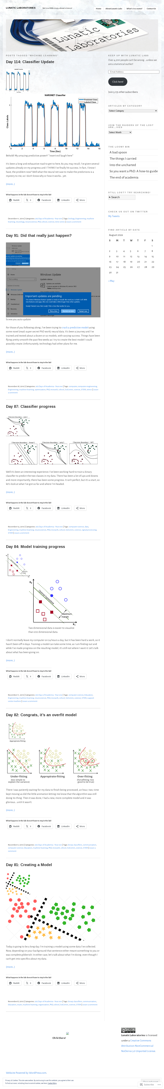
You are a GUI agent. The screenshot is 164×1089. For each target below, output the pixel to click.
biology (71, 219)
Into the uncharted (123, 165)
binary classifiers (75, 845)
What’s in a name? (134, 9)
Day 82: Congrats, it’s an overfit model (41, 715)
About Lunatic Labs (114, 9)
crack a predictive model (75, 327)
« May (111, 280)
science (51, 222)
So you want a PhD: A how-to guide (134, 171)
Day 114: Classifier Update (30, 62)
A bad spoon (118, 152)
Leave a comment (73, 222)
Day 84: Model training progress (35, 547)
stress (89, 390)
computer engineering (87, 386)
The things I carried (123, 158)
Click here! (117, 81)
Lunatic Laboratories (21, 8)
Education (88, 695)
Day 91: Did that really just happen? (39, 235)
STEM (83, 390)
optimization (40, 390)
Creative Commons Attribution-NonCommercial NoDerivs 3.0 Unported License (138, 1046)
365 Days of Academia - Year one (48, 219)
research (54, 390)
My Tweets (114, 216)
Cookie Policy (52, 1083)
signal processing (89, 530)
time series (60, 222)
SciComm (69, 390)
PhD (39, 222)
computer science (76, 527)
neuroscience (31, 222)
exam (19, 1005)
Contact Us (151, 9)
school (44, 222)
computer (73, 386)
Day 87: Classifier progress (31, 406)
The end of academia (124, 177)
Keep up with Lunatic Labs (128, 55)
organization (43, 1005)
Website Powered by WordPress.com (26, 1072)
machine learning (26, 390)
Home (98, 9)
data (86, 527)
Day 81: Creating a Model (29, 865)
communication (89, 845)
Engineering (80, 219)
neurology (20, 222)
